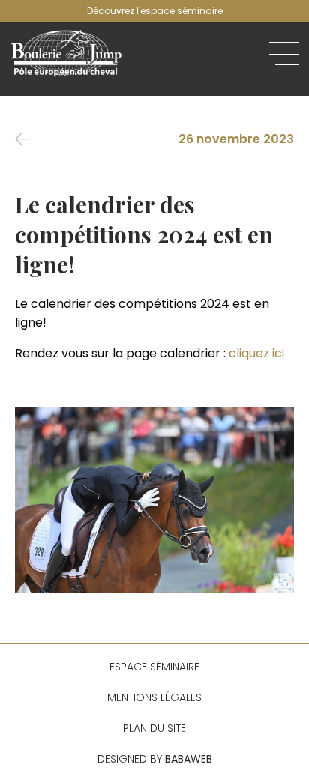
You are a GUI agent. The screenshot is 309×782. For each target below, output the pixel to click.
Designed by (155, 758)
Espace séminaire (155, 666)
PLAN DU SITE (154, 728)
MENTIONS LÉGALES (154, 697)
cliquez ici (256, 353)
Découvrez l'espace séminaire (155, 10)
